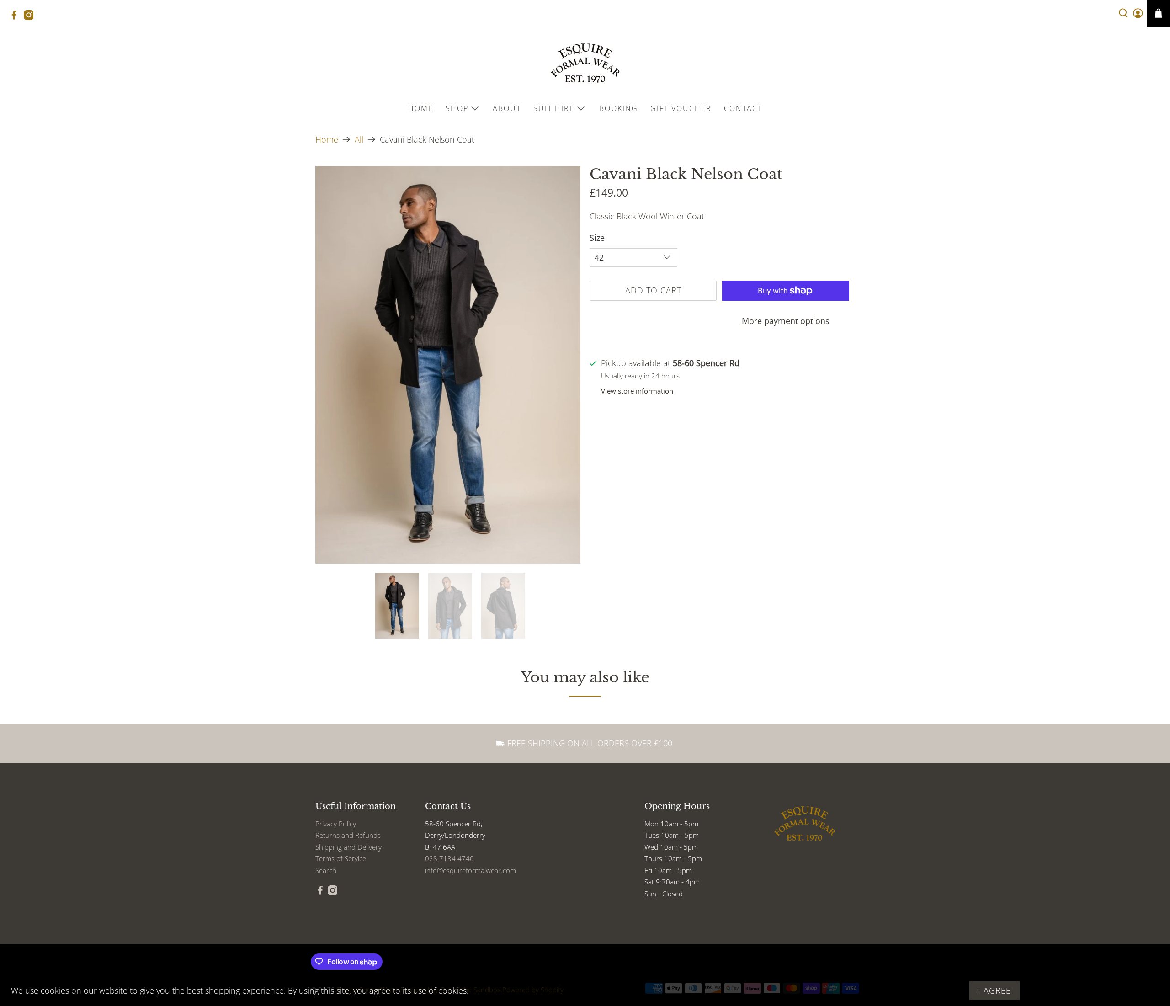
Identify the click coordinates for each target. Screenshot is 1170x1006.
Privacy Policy (335, 823)
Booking (618, 108)
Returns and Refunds (348, 835)
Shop (457, 108)
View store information (637, 390)
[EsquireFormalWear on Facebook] (16, 17)
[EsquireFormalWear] (585, 63)
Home (420, 108)
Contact (743, 108)
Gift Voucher (681, 108)
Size (597, 237)
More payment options (786, 320)
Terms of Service (340, 858)
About (507, 108)
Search (325, 870)
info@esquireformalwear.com (470, 870)
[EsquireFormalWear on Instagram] (31, 17)
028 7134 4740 (449, 858)
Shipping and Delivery (348, 847)
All (359, 139)
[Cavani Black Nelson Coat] (447, 365)
